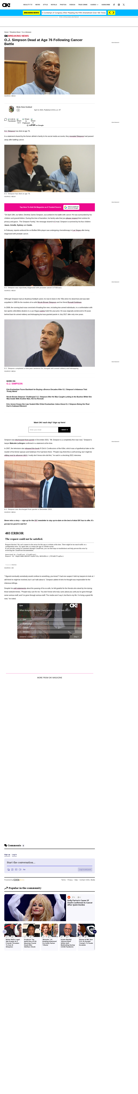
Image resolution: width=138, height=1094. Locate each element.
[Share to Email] (33, 119)
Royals (54, 4)
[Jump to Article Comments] (5, 119)
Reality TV (27, 4)
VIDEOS (72, 4)
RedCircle (14, 564)
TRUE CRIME (82, 4)
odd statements (19, 588)
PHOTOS (63, 4)
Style (45, 4)
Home (6, 32)
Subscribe (106, 4)
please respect (72, 218)
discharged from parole (24, 440)
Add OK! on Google (36, 125)
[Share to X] (19, 119)
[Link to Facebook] (114, 4)
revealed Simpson (76, 136)
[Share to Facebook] (12, 119)
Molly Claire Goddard (24, 107)
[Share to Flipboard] (26, 119)
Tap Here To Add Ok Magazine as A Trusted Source (40, 207)
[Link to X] (123, 4)
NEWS (37, 4)
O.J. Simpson (26, 32)
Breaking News (15, 32)
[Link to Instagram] (118, 4)
